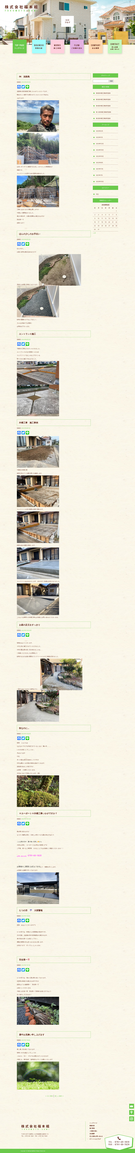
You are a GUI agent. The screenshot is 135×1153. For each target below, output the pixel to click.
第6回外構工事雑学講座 (103, 93)
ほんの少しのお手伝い (29, 234)
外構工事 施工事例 (28, 422)
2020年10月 (100, 181)
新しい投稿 (59, 1096)
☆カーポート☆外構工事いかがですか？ (38, 813)
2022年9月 (99, 162)
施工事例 (58, 47)
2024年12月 (100, 143)
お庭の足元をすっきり (29, 625)
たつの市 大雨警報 (31, 910)
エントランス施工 (27, 334)
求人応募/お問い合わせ (114, 47)
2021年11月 (99, 169)
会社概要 (95, 47)
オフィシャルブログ (95, 1139)
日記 (97, 194)
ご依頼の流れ (77, 47)
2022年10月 (100, 156)
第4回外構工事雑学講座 (103, 106)
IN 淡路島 (24, 76)
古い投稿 (49, 1096)
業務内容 (39, 47)
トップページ (20, 47)
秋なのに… (24, 728)
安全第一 (23, 959)
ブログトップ (105, 75)
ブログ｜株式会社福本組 (128, 1)
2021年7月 (99, 175)
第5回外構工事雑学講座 (103, 99)
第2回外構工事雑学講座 (103, 118)
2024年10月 (100, 150)
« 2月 (94, 233)
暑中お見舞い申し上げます (31, 1034)
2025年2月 (99, 131)
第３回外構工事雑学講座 (103, 112)
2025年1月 (99, 137)
